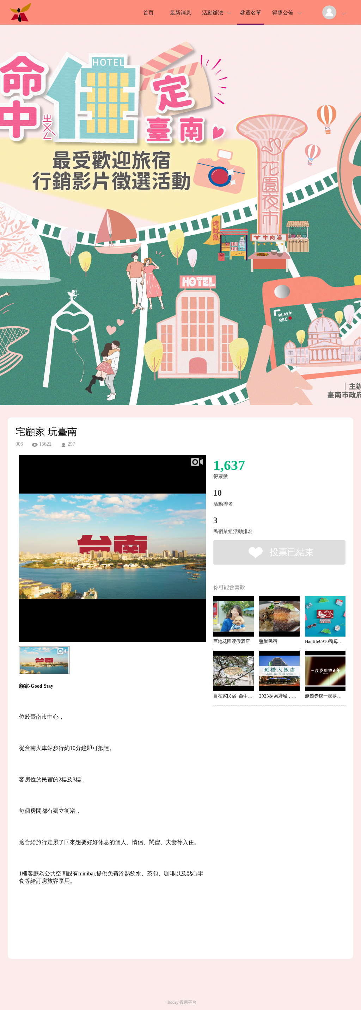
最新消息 (180, 13)
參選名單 (250, 13)
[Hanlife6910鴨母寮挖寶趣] (325, 616)
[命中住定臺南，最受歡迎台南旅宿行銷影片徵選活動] (20, 23)
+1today (171, 1002)
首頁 (148, 13)
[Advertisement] (101, 928)
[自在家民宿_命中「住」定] (233, 671)
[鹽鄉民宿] (279, 616)
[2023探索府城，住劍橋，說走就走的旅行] (279, 671)
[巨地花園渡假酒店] (233, 616)
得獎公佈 (282, 13)
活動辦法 (212, 13)
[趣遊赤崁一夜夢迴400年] (325, 671)
